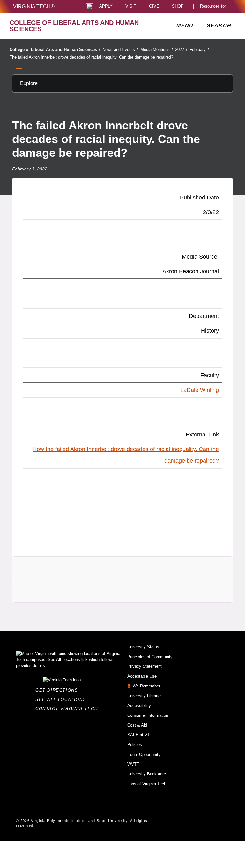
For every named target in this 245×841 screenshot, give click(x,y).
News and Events (120, 49)
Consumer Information (147, 715)
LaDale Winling (199, 390)
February (199, 49)
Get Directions (58, 690)
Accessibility (139, 705)
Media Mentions (156, 49)
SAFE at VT (138, 734)
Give (154, 6)
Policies (134, 744)
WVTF (133, 764)
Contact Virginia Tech (68, 708)
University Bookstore (146, 774)
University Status (143, 646)
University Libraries (145, 696)
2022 (181, 49)
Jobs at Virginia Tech (146, 783)
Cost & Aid (137, 725)
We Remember (146, 686)
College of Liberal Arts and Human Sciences (55, 49)
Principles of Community (150, 656)
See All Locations (62, 699)
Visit (130, 6)
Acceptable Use (142, 676)
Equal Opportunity (143, 754)
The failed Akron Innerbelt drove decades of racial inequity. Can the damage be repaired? (91, 57)
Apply (106, 6)
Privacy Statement (144, 666)
